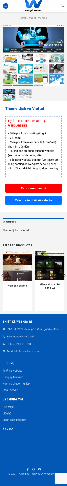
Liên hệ (7, 413)
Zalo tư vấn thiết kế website (33, 200)
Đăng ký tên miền (13, 377)
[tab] (33, 221)
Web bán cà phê (17, 285)
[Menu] (5, 6)
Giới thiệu (8, 407)
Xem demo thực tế (33, 188)
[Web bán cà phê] (17, 266)
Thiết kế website (12, 370)
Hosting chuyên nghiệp (16, 383)
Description (9, 221)
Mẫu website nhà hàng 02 (50, 286)
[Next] (59, 55)
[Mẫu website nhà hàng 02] (49, 265)
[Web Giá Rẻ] (33, 6)
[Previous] (8, 55)
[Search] (63, 6)
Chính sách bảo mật (14, 419)
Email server (10, 390)
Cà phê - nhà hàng (38, 18)
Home (23, 18)
